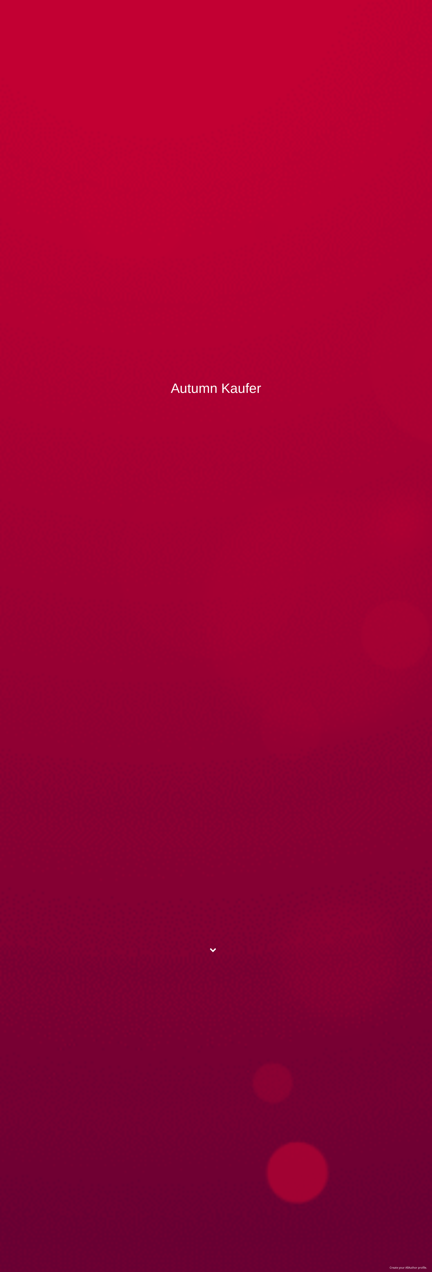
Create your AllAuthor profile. (408, 1267)
